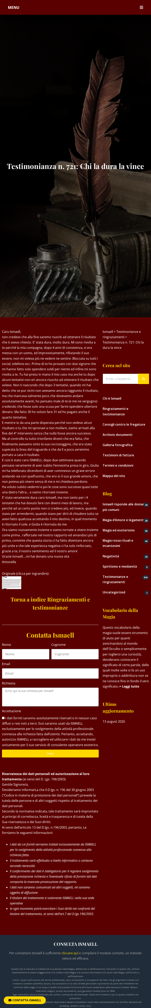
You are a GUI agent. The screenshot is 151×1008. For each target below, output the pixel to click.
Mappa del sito (114, 476)
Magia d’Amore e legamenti (123, 520)
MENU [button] (13, 7)
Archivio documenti (117, 435)
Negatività (111, 556)
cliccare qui (70, 953)
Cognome (58, 644)
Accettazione (11, 711)
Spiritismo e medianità (120, 566)
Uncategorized (114, 592)
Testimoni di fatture (118, 455)
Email (6, 664)
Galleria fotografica (118, 445)
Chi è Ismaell (112, 398)
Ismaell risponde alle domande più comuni (126, 507)
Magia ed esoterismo (119, 530)
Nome (6, 644)
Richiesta (8, 683)
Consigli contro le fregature (124, 424)
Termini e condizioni (118, 465)
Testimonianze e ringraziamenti (115, 579)
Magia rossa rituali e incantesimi (118, 543)
